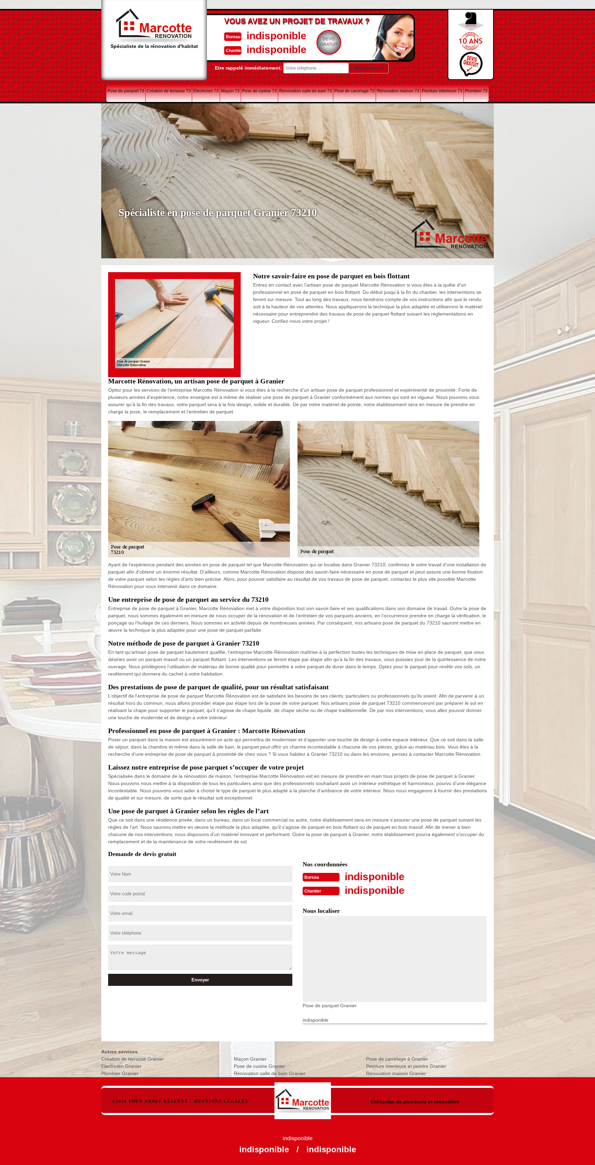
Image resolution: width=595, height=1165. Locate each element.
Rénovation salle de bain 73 (305, 91)
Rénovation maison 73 (398, 91)
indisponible (276, 35)
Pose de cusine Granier (259, 1066)
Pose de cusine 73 (259, 91)
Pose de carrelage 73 (354, 91)
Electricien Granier (121, 1066)
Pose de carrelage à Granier (397, 1059)
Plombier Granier (119, 1073)
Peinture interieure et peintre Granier (406, 1066)
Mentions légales (221, 1101)
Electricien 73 (206, 91)
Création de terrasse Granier (132, 1059)
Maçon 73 (230, 91)
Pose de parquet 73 (125, 91)
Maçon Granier (250, 1059)
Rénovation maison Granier (396, 1073)
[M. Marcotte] (302, 1097)
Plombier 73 (476, 91)
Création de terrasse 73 (169, 91)
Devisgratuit (329, 42)
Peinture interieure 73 (442, 91)
